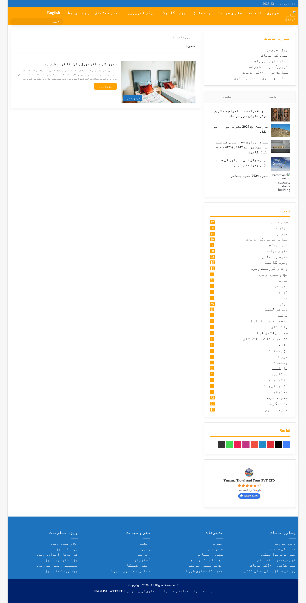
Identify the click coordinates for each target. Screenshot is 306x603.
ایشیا (282, 304)
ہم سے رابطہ (77, 12)
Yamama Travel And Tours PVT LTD (249, 480)
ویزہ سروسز (277, 50)
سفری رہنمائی (275, 257)
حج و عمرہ (279, 222)
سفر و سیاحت (230, 12)
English (53, 12)
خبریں (282, 234)
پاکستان (202, 12)
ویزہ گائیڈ (174, 12)
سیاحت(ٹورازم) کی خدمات (265, 72)
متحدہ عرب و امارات (268, 321)
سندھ (283, 345)
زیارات (281, 228)
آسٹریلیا (141, 560)
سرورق (273, 12)
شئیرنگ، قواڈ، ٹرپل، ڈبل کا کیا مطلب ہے (81, 64)
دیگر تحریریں (141, 12)
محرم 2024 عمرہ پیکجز (249, 176)
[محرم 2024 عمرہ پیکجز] (280, 182)
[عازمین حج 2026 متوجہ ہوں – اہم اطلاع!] (280, 130)
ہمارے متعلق (107, 12)
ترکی (283, 315)
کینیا (282, 292)
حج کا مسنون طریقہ (205, 565)
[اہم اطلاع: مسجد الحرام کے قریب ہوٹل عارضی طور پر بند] (280, 114)
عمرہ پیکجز (277, 245)
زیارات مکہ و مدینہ (204, 560)
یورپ (283, 280)
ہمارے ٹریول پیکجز (270, 61)
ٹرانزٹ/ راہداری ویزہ (57, 554)
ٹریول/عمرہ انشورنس (268, 67)
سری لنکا (279, 357)
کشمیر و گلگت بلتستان (265, 339)
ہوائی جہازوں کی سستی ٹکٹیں (261, 78)
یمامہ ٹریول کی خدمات (267, 239)
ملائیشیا (279, 392)
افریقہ (281, 286)
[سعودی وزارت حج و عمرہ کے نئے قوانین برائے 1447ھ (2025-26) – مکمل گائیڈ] (280, 146)
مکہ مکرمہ (277, 403)
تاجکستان (278, 368)
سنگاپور (279, 374)
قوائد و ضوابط (176, 591)
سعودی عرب (277, 398)
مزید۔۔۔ (105, 86)
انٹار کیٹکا (138, 565)
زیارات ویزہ (66, 549)
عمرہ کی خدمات (274, 55)
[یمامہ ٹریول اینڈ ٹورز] (290, 16)
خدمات (255, 12)
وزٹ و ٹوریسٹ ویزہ (269, 268)
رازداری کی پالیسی (144, 591)
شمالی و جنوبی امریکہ (129, 571)
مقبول (227, 96)
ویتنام (280, 363)
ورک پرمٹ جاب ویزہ (60, 571)
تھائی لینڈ (276, 310)
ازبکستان (278, 351)
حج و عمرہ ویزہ (273, 274)
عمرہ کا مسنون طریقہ (203, 571)
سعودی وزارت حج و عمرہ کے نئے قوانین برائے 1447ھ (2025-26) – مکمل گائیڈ (242, 147)
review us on (251, 495)
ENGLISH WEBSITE (109, 591)
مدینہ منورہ (275, 409)
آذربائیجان (275, 386)
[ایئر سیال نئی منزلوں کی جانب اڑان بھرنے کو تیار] (280, 164)
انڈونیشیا (277, 380)
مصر (284, 298)
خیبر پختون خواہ (271, 333)
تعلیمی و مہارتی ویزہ (57, 565)
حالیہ (273, 96)
